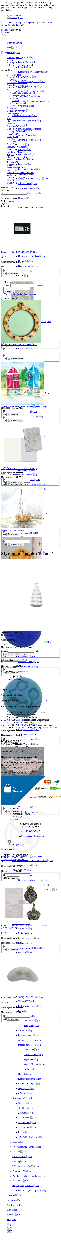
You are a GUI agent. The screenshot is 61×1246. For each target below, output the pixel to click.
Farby (9, 118)
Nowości (11, 1239)
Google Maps (18, 844)
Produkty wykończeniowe (18, 147)
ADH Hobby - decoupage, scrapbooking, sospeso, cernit (26, 22)
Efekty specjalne (14, 113)
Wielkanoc (11, 175)
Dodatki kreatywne (15, 111)
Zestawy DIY (13, 170)
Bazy (9, 90)
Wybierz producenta (10, 201)
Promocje (11, 1242)
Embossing (12, 116)
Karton (15, 100)
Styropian (16, 98)
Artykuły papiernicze (16, 87)
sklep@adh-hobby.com (34, 836)
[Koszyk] (9, 1232)
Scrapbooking (13, 149)
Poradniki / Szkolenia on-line (20, 172)
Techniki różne (13, 162)
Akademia (11, 1244)
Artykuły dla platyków (17, 177)
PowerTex (11, 144)
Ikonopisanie (12, 136)
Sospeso (10, 154)
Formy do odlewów (16, 126)
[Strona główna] (14, 43)
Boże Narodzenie (14, 75)
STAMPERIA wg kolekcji (19, 80)
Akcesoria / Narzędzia (17, 82)
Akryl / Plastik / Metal (22, 95)
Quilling (10, 165)
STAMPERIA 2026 (16, 77)
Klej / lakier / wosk (15, 139)
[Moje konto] (9, 1229)
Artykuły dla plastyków (17, 85)
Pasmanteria (12, 141)
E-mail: (6, 285)
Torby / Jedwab (19, 103)
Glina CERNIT (14, 134)
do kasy (4, 30)
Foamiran (11, 123)
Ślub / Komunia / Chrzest (18, 157)
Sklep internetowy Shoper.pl (14, 859)
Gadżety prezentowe (16, 131)
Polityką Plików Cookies (21, 5)
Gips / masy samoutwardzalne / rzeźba (24, 129)
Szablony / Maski (14, 152)
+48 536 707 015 (32, 831)
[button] (9, 1224)
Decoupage (12, 108)
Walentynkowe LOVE (17, 167)
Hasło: (40, 285)
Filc (8, 121)
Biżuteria (11, 105)
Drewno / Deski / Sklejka (23, 93)
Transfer (10, 159)
